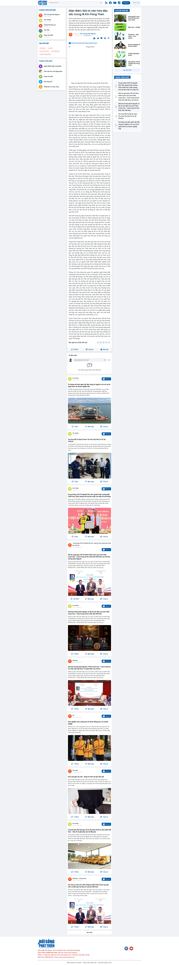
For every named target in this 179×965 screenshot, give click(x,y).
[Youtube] (115, 2)
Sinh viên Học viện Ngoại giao (53, 71)
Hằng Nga (75, 660)
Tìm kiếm (101, 3)
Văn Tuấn (46, 30)
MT (73, 715)
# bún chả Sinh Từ (44, 51)
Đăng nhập (136, 2)
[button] (104, 426)
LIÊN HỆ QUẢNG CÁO (104, 962)
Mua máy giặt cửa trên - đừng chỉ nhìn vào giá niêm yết (86, 777)
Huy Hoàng (75, 378)
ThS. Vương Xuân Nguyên (88, 33)
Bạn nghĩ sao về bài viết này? (78, 342)
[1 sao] (98, 342)
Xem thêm (89, 932)
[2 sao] (101, 342)
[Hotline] (119, 2)
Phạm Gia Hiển (48, 35)
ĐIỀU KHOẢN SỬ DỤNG (74, 962)
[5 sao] (109, 342)
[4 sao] (106, 342)
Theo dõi (106, 379)
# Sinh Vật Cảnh (55, 51)
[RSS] (106, 2)
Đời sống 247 (48, 81)
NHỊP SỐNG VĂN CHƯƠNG (52, 66)
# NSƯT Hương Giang (45, 54)
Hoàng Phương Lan (50, 25)
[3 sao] (103, 342)
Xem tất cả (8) (127, 70)
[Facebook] (110, 2)
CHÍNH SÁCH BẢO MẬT (90, 962)
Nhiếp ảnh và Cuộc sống (51, 86)
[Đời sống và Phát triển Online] (42, 3)
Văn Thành (75, 770)
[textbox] (89, 360)
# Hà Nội (50, 48)
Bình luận (73, 355)
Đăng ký (126, 2)
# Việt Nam (42, 48)
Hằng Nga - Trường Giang (79, 878)
